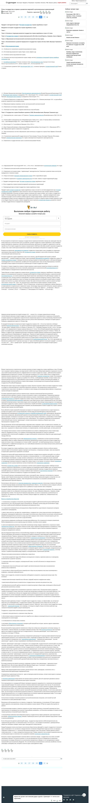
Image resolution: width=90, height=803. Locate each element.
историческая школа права (8, 284)
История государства (25, 25)
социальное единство (37, 483)
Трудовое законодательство (36, 115)
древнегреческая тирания (15, 716)
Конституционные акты (37, 62)
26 (25, 17)
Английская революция (10, 62)
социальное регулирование (38, 537)
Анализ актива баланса (72, 37)
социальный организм (13, 606)
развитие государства (43, 376)
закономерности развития (21, 250)
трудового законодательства (24, 178)
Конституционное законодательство (31, 93)
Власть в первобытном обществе (10, 499)
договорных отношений (42, 57)
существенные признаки (46, 470)
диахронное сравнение (43, 463)
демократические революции (14, 137)
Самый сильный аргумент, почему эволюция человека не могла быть (74, 64)
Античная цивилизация (9, 678)
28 (33, 17)
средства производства (25, 483)
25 (21, 17)
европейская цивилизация (29, 639)
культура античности (46, 629)
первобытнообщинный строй (38, 413)
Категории (19, 2)
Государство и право (12, 36)
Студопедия (11, 3)
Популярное (31, 2)
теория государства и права (8, 260)
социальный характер (48, 549)
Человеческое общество (7, 526)
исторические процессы (44, 200)
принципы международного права (23, 175)
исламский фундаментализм (49, 403)
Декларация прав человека (10, 95)
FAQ (47, 2)
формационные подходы (30, 438)
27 (29, 17)
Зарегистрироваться (81, 0)
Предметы (25, 2)
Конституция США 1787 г (27, 66)
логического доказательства (42, 734)
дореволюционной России (40, 339)
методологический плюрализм (15, 400)
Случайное (37, 2)
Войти (73, 0)
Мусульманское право (12, 46)
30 (40, 17)
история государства (15, 190)
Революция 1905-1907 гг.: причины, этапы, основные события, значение (73, 16)
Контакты (43, 2)
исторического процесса (24, 413)
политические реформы (50, 165)
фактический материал (13, 325)
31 (44, 17)
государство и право (30, 252)
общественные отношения (35, 546)
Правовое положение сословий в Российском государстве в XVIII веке (75, 44)
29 (36, 17)
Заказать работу (53, 2)
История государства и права (27, 181)
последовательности (51, 268)
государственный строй (51, 66)
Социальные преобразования (37, 655)
